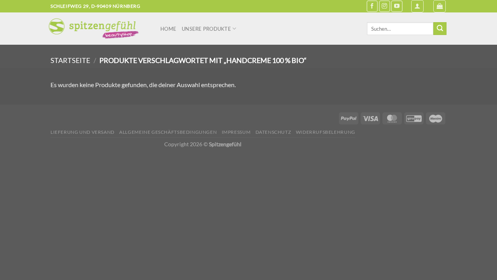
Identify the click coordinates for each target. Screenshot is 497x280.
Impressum (236, 132)
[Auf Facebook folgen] (372, 6)
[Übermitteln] (440, 28)
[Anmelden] (417, 6)
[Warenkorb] (439, 6)
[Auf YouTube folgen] (396, 6)
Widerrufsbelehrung (325, 132)
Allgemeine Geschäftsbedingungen (168, 132)
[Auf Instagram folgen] (384, 6)
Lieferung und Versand (82, 132)
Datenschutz (273, 132)
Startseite (70, 60)
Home (168, 29)
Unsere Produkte (206, 29)
